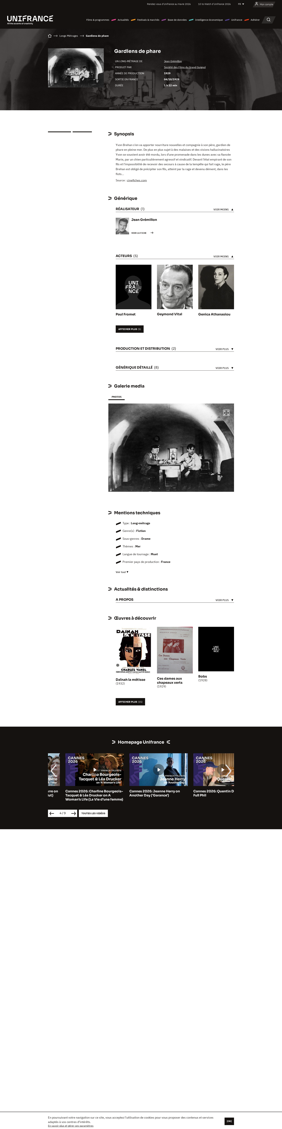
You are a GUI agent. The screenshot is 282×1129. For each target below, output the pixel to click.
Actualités (123, 19)
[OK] (229, 1121)
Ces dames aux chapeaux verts (169, 681)
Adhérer (255, 19)
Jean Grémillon (173, 61)
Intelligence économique (209, 19)
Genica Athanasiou (214, 314)
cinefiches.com (137, 180)
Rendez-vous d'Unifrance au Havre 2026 (169, 4)
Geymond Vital (169, 314)
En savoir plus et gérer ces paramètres (71, 1125)
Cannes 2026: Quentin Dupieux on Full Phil (204, 793)
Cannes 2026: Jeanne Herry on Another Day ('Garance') (137, 793)
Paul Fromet (126, 314)
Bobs (202, 676)
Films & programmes (97, 19)
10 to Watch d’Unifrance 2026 (214, 4)
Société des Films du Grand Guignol (185, 67)
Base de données (177, 19)
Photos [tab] (116, 396)
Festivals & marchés (148, 19)
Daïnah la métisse (130, 680)
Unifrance (236, 19)
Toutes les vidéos (93, 813)
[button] (226, 413)
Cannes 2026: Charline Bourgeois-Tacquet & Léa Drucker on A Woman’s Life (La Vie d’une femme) (77, 795)
